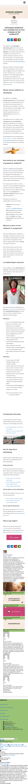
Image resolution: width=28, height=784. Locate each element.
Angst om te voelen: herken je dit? (14, 431)
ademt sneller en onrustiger (10, 138)
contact (5, 528)
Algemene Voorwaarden (6, 707)
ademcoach (19, 509)
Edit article (4, 745)
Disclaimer (3, 713)
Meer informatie (10, 755)
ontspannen (12, 82)
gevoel (15, 72)
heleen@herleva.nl (17, 532)
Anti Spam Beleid (4, 716)
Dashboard (12, 745)
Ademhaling (14, 22)
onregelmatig (12, 309)
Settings (19, 745)
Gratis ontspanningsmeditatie (13, 486)
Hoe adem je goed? (11, 433)
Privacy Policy (4, 710)
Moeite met (14, 208)
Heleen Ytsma (14, 20)
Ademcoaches (4, 704)
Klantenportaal (4, 719)
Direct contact (14, 537)
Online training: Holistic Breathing (14, 498)
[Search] (16, 739)
